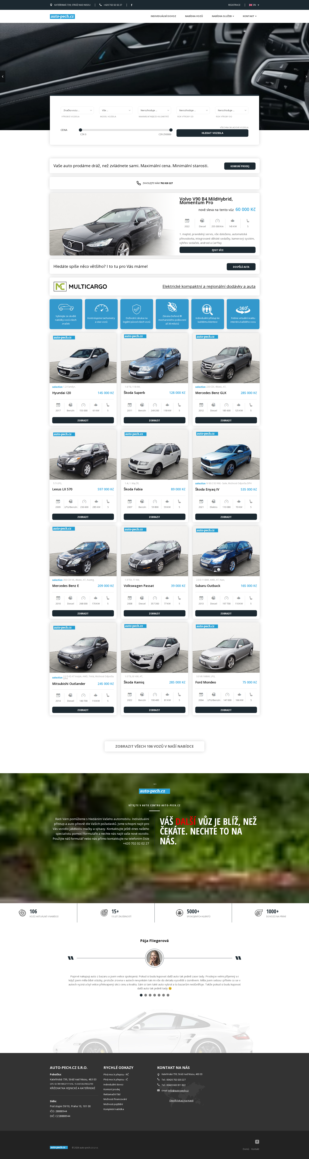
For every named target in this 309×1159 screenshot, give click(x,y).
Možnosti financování (115, 1099)
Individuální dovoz (163, 16)
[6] (163, 995)
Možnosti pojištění (113, 1104)
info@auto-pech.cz (178, 1090)
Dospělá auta (241, 267)
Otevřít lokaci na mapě (181, 1100)
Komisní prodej (112, 1089)
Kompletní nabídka (114, 1109)
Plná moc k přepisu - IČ (116, 1079)
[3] (150, 995)
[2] (145, 995)
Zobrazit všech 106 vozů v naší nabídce (154, 746)
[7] (168, 995)
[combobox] (77, 110)
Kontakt (255, 1149)
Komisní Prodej (239, 166)
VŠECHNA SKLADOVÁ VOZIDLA (234, 127)
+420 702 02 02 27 (113, 4)
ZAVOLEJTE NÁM (158, 183)
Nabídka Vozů (194, 16)
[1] (141, 995)
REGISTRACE (234, 4)
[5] (159, 995)
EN (254, 5)
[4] (154, 995)
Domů (246, 1149)
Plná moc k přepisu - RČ (116, 1074)
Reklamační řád (112, 1094)
